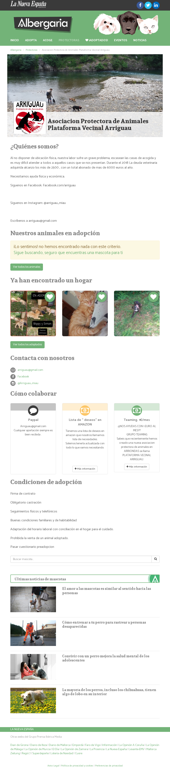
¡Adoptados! (98, 40)
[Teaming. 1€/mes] (137, 412)
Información (109, 745)
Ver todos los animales (26, 267)
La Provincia (97, 749)
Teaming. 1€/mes (137, 420)
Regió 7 (26, 753)
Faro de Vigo (92, 745)
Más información (85, 469)
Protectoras (69, 40)
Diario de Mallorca (59, 745)
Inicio (14, 40)
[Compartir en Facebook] (140, 5)
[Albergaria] (85, 23)
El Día (55, 749)
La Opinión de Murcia (38, 749)
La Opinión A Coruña (131, 745)
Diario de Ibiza (38, 745)
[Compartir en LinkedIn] (156, 5)
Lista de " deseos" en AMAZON (85, 422)
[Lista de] (85, 412)
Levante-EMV (136, 749)
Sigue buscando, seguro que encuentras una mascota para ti (68, 252)
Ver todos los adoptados (27, 344)
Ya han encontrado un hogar (51, 280)
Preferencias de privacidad (109, 766)
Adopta (31, 40)
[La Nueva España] (33, 4)
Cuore (78, 753)
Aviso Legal (53, 766)
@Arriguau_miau (28, 383)
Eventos (120, 40)
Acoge (47, 40)
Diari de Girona (19, 745)
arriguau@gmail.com (30, 370)
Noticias (139, 40)
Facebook (23, 376)
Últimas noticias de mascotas (40, 579)
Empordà (77, 745)
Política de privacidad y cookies (77, 766)
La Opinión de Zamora (74, 749)
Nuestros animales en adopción (55, 233)
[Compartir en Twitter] (148, 5)
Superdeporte (40, 753)
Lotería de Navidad (62, 753)
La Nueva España (22, 729)
